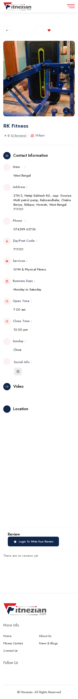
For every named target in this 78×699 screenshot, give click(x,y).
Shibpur (40, 135)
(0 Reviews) (18, 135)
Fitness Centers (13, 643)
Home (7, 636)
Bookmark (49, 30)
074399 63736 (24, 229)
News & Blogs (48, 643)
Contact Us (10, 650)
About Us (45, 636)
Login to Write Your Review (36, 541)
